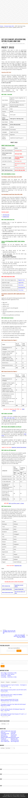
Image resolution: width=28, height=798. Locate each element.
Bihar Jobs (3, 732)
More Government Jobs (7, 592)
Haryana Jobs (14, 735)
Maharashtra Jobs (15, 737)
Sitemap (5, 796)
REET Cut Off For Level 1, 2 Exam (16, 503)
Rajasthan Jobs (18, 565)
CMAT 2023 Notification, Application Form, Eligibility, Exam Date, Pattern (19, 636)
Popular (8, 682)
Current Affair (4, 674)
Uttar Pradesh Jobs (5, 741)
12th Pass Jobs (6, 214)
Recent (2, 682)
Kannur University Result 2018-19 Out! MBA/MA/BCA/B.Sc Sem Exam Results (9, 700)
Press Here (20, 285)
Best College (4, 673)
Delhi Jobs (13, 733)
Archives (3, 748)
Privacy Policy (16, 796)
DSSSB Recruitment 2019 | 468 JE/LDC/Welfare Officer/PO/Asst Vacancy (11, 695)
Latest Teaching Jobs (7, 589)
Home (1, 26)
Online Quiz (3, 675)
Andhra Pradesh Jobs (5, 731)
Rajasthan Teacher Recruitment (19, 447)
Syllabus (9, 675)
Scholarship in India (11, 673)
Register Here (21, 280)
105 (10, 687)
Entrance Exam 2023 (9, 26)
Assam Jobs (13, 731)
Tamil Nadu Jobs (4, 740)
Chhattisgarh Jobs (5, 733)
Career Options (10, 674)
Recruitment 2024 (21, 43)
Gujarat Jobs (3, 735)
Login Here (21, 282)
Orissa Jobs (13, 732)
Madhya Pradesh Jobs (6, 737)
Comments (13, 682)
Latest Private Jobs (19, 589)
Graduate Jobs (6, 216)
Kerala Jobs (13, 736)
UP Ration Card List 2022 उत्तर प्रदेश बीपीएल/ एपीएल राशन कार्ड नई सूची (9, 631)
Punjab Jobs (3, 738)
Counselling (3, 677)
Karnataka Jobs (4, 736)
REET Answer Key (6, 585)
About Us (10, 796)
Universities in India (11, 677)
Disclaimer (22, 796)
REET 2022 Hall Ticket (9, 417)
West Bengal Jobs (15, 741)
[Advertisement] (7, 33)
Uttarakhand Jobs (15, 740)
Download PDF (21, 287)
